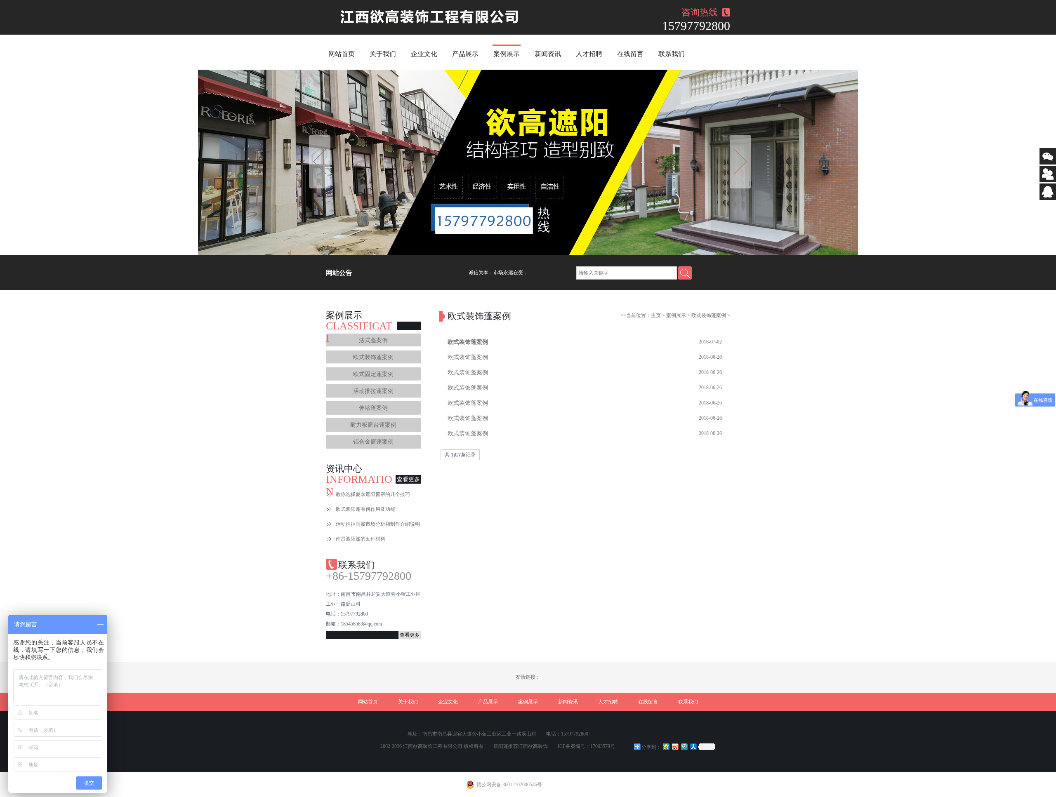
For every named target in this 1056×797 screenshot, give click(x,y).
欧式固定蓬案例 (373, 374)
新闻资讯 (548, 53)
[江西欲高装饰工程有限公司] (431, 17)
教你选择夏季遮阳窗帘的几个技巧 (373, 494)
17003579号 (602, 746)
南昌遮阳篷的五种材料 (360, 539)
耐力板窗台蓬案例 (373, 425)
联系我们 (671, 53)
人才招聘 (589, 53)
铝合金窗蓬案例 (373, 442)
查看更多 (408, 479)
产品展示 (465, 53)
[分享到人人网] (693, 746)
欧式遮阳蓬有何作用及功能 (365, 509)
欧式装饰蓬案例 (373, 357)
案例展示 (506, 53)
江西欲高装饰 (533, 746)
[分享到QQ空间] (665, 746)
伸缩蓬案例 (373, 408)
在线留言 (630, 53)
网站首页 (341, 53)
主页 (656, 315)
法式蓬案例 (373, 340)
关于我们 (383, 53)
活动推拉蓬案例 (373, 391)
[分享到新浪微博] (674, 746)
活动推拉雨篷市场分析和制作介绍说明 (378, 524)
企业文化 (424, 53)
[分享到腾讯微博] (683, 746)
